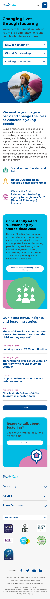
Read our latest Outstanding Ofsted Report (25, 268)
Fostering (9, 486)
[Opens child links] (45, 487)
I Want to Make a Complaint (15, 583)
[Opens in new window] (9, 528)
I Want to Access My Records (34, 583)
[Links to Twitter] (27, 570)
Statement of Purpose (12, 577)
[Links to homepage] (25, 477)
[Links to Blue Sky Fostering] (10, 5)
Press (38, 580)
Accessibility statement (27, 580)
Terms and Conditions (38, 577)
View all (25, 407)
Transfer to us (13, 505)
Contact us (25, 443)
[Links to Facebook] (21, 570)
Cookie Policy (14, 580)
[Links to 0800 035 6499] (38, 5)
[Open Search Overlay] (34, 5)
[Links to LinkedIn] (40, 570)
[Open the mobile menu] (44, 5)
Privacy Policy (25, 577)
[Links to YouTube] (34, 570)
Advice (7, 495)
